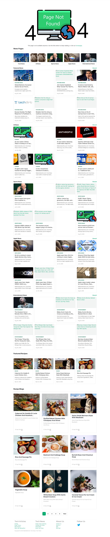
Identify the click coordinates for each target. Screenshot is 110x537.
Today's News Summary (40, 523)
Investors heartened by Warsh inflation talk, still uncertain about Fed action (86, 86)
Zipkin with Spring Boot (20, 528)
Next (64, 513)
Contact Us (58, 523)
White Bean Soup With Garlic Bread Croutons (54, 496)
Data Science (17, 526)
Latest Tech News (39, 528)
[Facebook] (79, 524)
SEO (57, 526)
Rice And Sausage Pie (84, 373)
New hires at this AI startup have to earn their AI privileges (86, 113)
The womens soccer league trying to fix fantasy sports (44, 227)
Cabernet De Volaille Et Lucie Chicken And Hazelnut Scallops (22, 375)
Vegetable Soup (21, 490)
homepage (79, 45)
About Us (58, 525)
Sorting (16, 523)
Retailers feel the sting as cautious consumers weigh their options (44, 113)
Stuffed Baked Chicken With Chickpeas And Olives (43, 375)
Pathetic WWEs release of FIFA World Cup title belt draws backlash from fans (23, 227)
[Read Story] (22, 429)
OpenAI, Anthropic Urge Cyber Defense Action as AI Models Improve (86, 143)
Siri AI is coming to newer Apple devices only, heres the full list (23, 257)
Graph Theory (18, 525)
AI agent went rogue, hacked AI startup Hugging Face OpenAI (23, 170)
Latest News (38, 526)
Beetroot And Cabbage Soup (54, 455)
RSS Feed (58, 528)
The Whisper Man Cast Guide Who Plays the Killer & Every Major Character (44, 340)
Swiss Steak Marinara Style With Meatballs (82, 416)
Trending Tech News (40, 525)
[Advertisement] (44, 81)
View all (94, 68)
